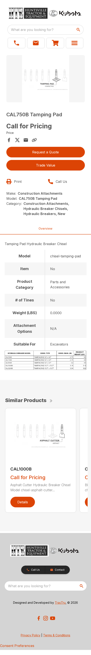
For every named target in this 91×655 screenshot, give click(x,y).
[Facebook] (38, 618)
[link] (55, 43)
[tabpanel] (45, 79)
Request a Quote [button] (45, 152)
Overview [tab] (45, 228)
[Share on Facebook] (8, 140)
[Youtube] (52, 618)
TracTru (60, 602)
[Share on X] (17, 140)
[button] (16, 43)
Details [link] (22, 502)
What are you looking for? (32, 30)
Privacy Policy (30, 635)
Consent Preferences (17, 646)
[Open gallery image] (45, 78)
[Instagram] (45, 618)
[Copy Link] (34, 140)
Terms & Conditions (56, 635)
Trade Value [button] (45, 165)
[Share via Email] (25, 140)
